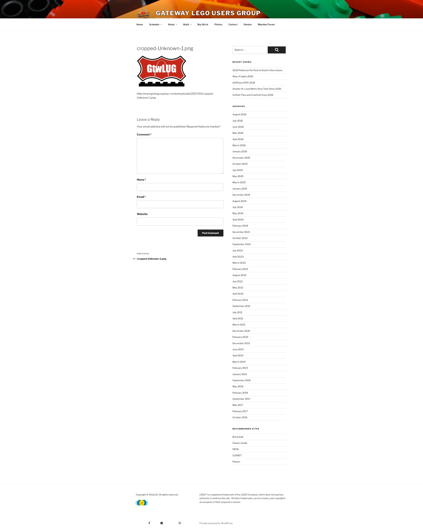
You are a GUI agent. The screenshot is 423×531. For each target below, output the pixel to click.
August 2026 (239, 114)
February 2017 (240, 411)
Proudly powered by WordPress (216, 523)
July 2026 (237, 120)
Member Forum (266, 24)
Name (141, 179)
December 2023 (241, 232)
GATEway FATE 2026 (243, 82)
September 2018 (241, 380)
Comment (144, 134)
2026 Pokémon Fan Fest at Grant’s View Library (257, 70)
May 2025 (237, 176)
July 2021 (237, 312)
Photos (218, 24)
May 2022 (237, 287)
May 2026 (237, 132)
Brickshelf (237, 436)
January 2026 (239, 151)
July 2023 (237, 250)
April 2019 (237, 355)
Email (141, 196)
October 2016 (239, 417)
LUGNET (237, 455)
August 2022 (239, 275)
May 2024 (237, 213)
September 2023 (241, 244)
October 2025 (240, 163)
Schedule (154, 24)
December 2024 (241, 194)
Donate (248, 24)
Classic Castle (239, 443)
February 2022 (240, 299)
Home (139, 24)
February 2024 (240, 225)
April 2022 (237, 293)
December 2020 (241, 330)
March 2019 (239, 361)
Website (142, 214)
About (171, 24)
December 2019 (241, 343)
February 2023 (240, 269)
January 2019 (239, 374)
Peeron (236, 461)
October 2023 (240, 238)
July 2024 (237, 207)
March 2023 (239, 262)
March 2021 (238, 324)
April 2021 (237, 318)
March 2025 (239, 182)
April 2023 (238, 256)
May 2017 (237, 405)
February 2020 (240, 337)
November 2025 (241, 157)
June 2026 (238, 126)
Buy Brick (202, 24)
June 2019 (238, 349)
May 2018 (237, 386)
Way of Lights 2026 (242, 76)
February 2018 (240, 392)
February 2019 (240, 367)
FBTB (235, 449)
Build (186, 24)
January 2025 (239, 188)
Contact (233, 24)
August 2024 (239, 201)
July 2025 (237, 170)
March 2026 (239, 145)
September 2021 (241, 306)
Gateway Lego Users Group (208, 13)
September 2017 (241, 398)
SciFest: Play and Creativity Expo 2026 (252, 94)
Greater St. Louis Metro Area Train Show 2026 (256, 88)
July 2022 (237, 281)
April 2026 (238, 139)
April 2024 (238, 219)
